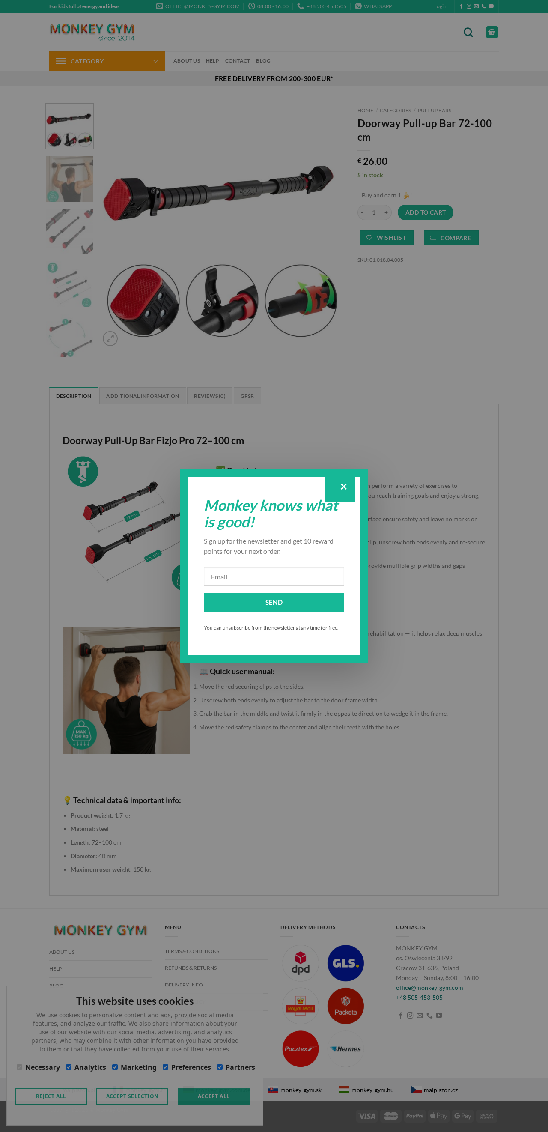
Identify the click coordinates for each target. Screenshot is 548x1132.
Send (274, 602)
